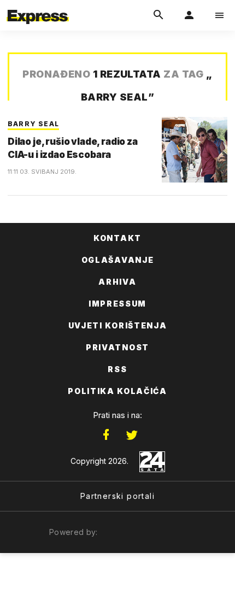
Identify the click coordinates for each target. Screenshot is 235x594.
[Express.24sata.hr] (38, 7)
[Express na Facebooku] (106, 435)
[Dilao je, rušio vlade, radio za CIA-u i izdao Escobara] (194, 150)
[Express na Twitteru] (132, 435)
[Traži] (158, 15)
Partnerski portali (117, 496)
